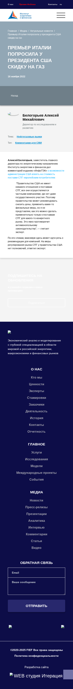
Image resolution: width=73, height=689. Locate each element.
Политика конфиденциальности (36, 655)
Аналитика (36, 520)
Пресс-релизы (36, 507)
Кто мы (36, 377)
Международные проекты (36, 472)
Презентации (36, 514)
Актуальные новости (41, 31)
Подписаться (36, 302)
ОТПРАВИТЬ (36, 606)
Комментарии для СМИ (28, 143)
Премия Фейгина (27, 4)
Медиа (23, 31)
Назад (14, 95)
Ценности (36, 384)
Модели (37, 466)
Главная (12, 31)
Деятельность (36, 411)
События (36, 479)
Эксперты (36, 391)
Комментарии (36, 534)
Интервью (36, 527)
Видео (36, 547)
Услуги (36, 452)
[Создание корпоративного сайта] (36, 676)
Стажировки (36, 397)
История (36, 418)
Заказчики (36, 404)
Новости (36, 500)
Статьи (36, 541)
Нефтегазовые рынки (29, 136)
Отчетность (36, 431)
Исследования (36, 459)
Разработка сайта (36, 667)
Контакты (52, 4)
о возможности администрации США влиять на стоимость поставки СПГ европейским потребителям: (36, 174)
